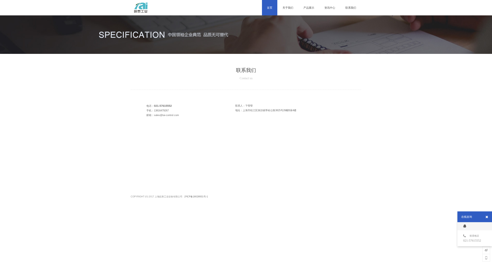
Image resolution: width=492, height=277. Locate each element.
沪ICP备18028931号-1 (196, 195)
